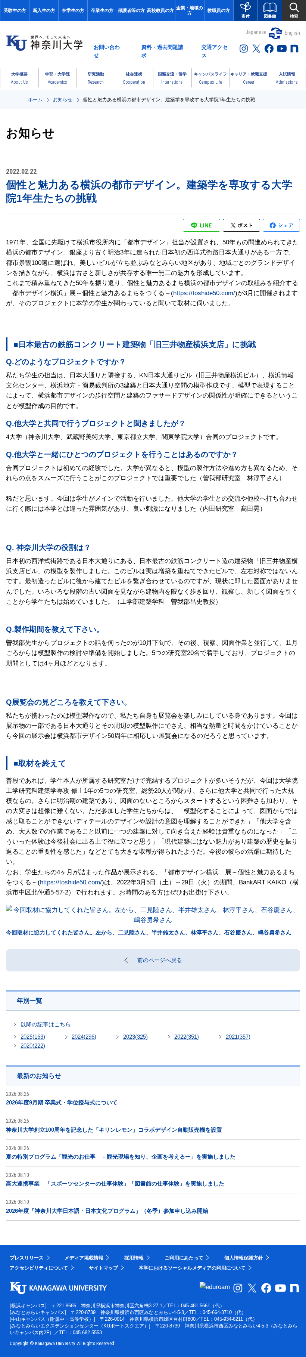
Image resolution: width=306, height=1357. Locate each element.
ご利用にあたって (184, 1258)
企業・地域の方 (189, 10)
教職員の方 (218, 10)
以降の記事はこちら (46, 1024)
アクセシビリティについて (39, 1268)
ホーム (35, 99)
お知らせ (62, 99)
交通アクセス (215, 51)
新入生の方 (44, 10)
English (292, 33)
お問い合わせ (107, 51)
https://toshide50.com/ (204, 293)
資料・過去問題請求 (162, 51)
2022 (186, 1036)
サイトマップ (103, 1268)
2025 (33, 1036)
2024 (84, 1036)
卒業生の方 (102, 10)
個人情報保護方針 (243, 1258)
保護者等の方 (131, 10)
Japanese (256, 32)
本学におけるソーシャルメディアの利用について (192, 1268)
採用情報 (134, 1258)
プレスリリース (27, 1258)
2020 (33, 1045)
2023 (135, 1036)
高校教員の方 (160, 10)
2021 (238, 1036)
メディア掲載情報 (84, 1258)
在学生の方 (73, 10)
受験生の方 (15, 10)
